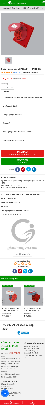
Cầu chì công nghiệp (8, 384)
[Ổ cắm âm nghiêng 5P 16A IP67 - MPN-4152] (33, 295)
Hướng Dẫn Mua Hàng (31, 346)
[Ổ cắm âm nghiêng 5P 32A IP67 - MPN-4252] (11, 295)
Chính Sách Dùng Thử (31, 351)
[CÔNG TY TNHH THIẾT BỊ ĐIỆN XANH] (17, 2)
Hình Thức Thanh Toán (31, 348)
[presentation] (2, 301)
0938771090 (22, 161)
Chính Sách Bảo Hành (31, 353)
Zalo (5, 393)
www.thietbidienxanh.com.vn (10, 374)
